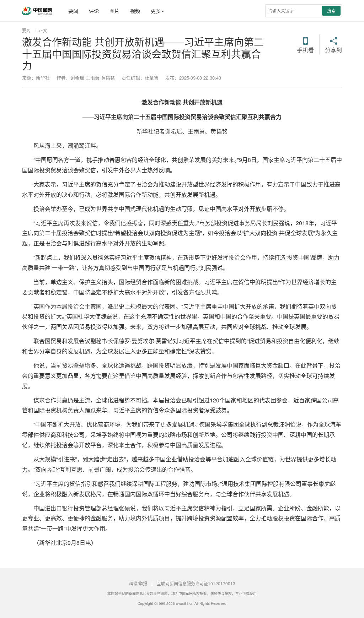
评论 (94, 10)
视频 (135, 10)
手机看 (305, 49)
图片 (114, 10)
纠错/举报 (138, 583)
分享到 (333, 49)
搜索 (331, 10)
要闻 (73, 10)
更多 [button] (156, 10)
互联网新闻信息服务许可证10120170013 (196, 583)
